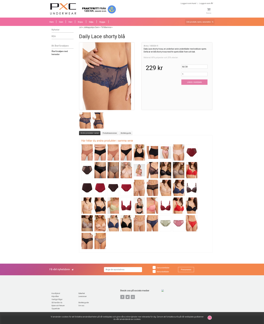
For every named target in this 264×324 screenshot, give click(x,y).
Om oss (81, 305)
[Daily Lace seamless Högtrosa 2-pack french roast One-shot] (87, 188)
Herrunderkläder (163, 271)
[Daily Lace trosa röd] (191, 223)
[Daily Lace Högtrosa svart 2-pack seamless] (152, 152)
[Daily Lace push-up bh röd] (191, 170)
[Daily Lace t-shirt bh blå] (178, 188)
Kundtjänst (56, 293)
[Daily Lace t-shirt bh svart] (191, 205)
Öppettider (56, 308)
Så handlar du (57, 302)
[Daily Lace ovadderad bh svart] (165, 170)
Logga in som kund (188, 3)
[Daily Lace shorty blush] (139, 188)
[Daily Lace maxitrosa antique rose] (165, 152)
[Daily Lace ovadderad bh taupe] (178, 170)
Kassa (208, 13)
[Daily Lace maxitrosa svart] (100, 170)
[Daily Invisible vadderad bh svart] (139, 152)
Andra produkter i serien (90, 133)
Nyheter (56, 29)
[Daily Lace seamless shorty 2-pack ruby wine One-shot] (126, 188)
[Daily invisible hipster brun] (87, 152)
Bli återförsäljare (60, 45)
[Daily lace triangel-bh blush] (100, 223)
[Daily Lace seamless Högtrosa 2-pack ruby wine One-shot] (100, 188)
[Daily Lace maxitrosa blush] (178, 152)
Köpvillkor (55, 296)
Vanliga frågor (57, 299)
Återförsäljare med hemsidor (60, 53)
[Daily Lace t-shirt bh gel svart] (100, 205)
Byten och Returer (58, 305)
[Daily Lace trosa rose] (178, 223)
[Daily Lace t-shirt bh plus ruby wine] (126, 205)
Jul (80, 27)
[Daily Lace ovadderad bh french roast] (152, 170)
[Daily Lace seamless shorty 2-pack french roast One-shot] (113, 188)
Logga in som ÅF (206, 3)
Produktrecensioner (110, 133)
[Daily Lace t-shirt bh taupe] (87, 223)
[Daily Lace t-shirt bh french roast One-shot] (191, 188)
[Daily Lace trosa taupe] (100, 241)
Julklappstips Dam (91, 27)
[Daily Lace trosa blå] (152, 223)
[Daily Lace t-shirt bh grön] (113, 205)
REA (54, 36)
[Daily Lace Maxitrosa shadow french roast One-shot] (87, 170)
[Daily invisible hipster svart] (100, 152)
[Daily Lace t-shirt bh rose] (152, 205)
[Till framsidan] (63, 9)
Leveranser (82, 296)
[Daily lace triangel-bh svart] (126, 223)
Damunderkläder (163, 268)
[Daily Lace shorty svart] (152, 188)
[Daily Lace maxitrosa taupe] (113, 170)
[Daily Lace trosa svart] (87, 241)
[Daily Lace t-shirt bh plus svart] (139, 205)
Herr (70, 22)
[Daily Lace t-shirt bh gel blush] (87, 205)
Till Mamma (106, 27)
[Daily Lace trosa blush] (139, 223)
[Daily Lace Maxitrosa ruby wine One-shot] (191, 152)
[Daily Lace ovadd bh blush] (126, 170)
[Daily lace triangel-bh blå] (113, 223)
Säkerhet (81, 293)
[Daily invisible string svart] (126, 152)
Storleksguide (126, 133)
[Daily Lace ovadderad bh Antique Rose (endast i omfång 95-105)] (139, 170)
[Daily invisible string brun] (113, 152)
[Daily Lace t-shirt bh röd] (178, 205)
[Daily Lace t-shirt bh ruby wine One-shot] (165, 205)
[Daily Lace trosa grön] (165, 223)
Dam (61, 22)
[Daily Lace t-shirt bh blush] (165, 188)
